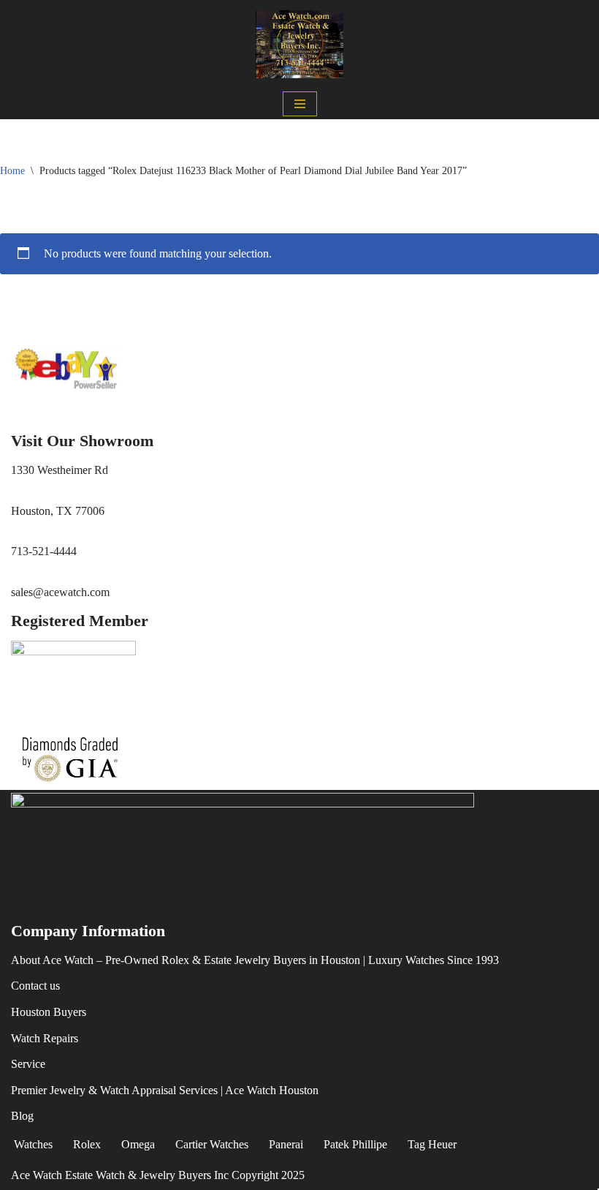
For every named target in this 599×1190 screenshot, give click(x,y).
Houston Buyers (48, 1012)
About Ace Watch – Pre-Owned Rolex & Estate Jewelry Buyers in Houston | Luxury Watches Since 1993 (255, 960)
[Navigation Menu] (300, 103)
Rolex (87, 1144)
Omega (138, 1144)
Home (12, 170)
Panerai (286, 1144)
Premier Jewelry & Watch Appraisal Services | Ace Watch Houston (164, 1090)
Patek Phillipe (355, 1144)
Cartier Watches (211, 1144)
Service (28, 1064)
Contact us (35, 985)
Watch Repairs (44, 1038)
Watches (33, 1144)
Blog (22, 1116)
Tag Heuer (432, 1144)
